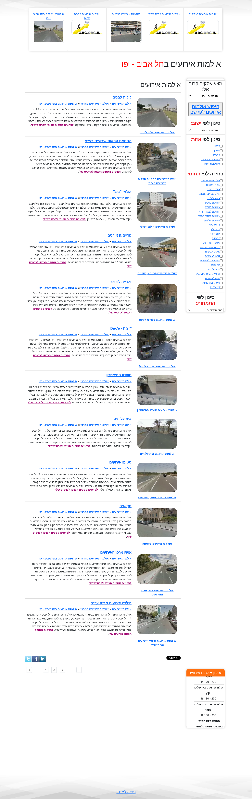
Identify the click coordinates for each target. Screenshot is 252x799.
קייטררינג (215, 287)
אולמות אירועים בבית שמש (164, 14)
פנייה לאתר (126, 791)
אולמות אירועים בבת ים (126, 14)
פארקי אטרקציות (211, 283)
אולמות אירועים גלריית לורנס (157, 320)
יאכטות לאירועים (211, 242)
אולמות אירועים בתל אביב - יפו (58, 103)
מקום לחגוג (214, 269)
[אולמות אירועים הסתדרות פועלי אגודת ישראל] (87, 27)
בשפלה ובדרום (212, 164)
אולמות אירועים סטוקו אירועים (157, 497)
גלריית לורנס (121, 281)
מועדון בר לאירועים (210, 260)
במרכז (216, 155)
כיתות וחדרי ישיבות (210, 247)
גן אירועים (215, 234)
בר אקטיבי (214, 225)
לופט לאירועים (212, 256)
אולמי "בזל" (122, 191)
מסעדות (215, 265)
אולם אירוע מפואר (210, 180)
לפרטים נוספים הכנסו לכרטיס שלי (52, 125)
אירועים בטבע (212, 202)
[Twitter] (28, 659)
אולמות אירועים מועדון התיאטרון (157, 410)
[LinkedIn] (42, 659)
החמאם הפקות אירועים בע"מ (108, 140)
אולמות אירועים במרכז (95, 103)
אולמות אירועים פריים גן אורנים (157, 273)
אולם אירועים (213, 185)
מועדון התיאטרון (119, 374)
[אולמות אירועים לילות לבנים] (48, 31)
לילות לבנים (122, 97)
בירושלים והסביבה (210, 159)
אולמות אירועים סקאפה (157, 544)
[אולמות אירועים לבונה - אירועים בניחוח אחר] (126, 31)
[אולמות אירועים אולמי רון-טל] (164, 27)
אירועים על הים (212, 220)
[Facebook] (35, 659)
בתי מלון (215, 229)
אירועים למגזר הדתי (209, 211)
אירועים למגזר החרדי (209, 216)
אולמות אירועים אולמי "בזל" (157, 227)
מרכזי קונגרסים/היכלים (207, 274)
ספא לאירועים (212, 278)
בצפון (217, 146)
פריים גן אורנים (119, 235)
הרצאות (216, 238)
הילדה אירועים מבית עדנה (111, 603)
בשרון (217, 150)
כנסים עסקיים (212, 251)
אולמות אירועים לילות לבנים (157, 132)
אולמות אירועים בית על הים (157, 453)
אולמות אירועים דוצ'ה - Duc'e (157, 366)
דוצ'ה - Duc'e (121, 328)
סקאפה (126, 505)
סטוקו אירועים (120, 462)
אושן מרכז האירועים (116, 552)
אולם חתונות (213, 189)
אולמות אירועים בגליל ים (203, 14)
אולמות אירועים (122, 103)
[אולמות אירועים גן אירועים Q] (203, 27)
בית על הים (123, 418)
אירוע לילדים (213, 198)
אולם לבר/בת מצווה (209, 193)
